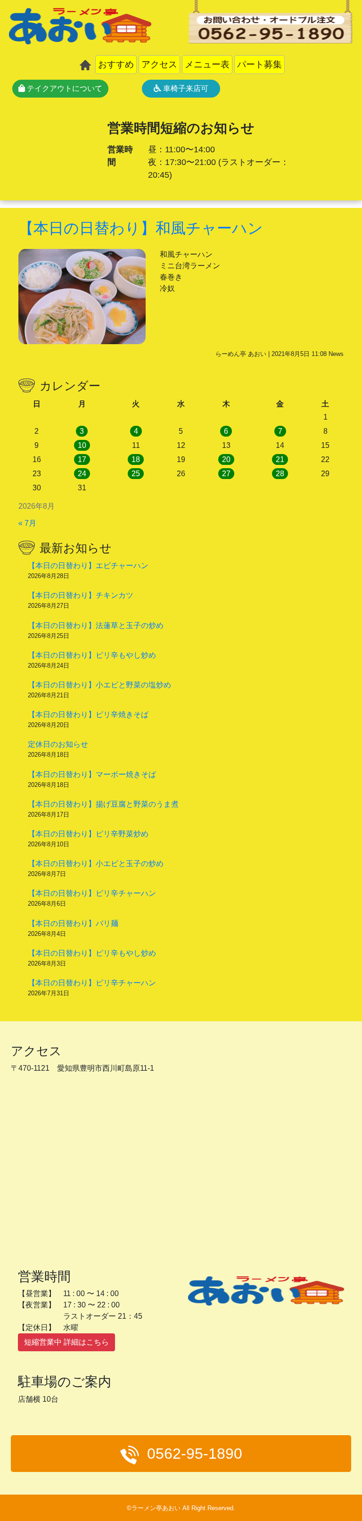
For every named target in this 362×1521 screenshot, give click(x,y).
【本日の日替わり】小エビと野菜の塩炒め (99, 685)
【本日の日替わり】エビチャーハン (88, 566)
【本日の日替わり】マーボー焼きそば (92, 774)
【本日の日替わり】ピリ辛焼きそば (88, 715)
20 (226, 459)
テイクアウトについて (63, 88)
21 (280, 459)
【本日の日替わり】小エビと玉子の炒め (96, 864)
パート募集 (259, 64)
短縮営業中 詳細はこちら (66, 1342)
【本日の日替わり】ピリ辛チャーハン (92, 893)
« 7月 (27, 523)
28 (280, 474)
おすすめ (116, 64)
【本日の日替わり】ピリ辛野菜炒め (88, 834)
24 (82, 474)
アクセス (159, 64)
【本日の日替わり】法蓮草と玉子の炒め (96, 625)
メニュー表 (207, 64)
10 (82, 445)
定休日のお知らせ (58, 744)
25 (136, 474)
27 (226, 474)
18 (136, 459)
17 (82, 459)
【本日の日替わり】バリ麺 (73, 923)
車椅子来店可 (184, 88)
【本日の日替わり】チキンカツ (80, 595)
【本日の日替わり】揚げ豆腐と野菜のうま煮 (103, 804)
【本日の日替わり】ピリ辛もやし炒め (92, 655)
